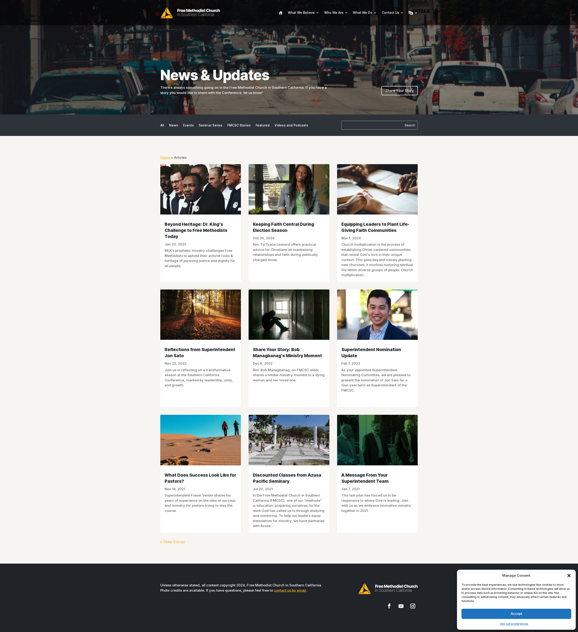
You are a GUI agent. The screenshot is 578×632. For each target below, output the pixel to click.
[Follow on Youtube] (401, 606)
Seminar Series (210, 125)
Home (165, 157)
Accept (516, 613)
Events (188, 125)
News (173, 125)
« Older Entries (172, 542)
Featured (263, 125)
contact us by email (290, 590)
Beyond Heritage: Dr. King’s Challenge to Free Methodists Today (196, 230)
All (162, 125)
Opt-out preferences (514, 623)
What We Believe (301, 12)
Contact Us (390, 12)
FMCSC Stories (239, 125)
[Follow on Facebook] (389, 606)
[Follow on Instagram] (413, 606)
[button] (569, 575)
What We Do (362, 12)
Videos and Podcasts (291, 125)
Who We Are (333, 12)
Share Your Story (399, 90)
